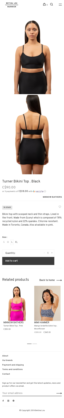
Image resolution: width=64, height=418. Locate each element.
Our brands (7, 360)
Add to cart (11, 260)
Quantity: (10, 253)
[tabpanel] (16, 313)
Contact (6, 374)
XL (16, 242)
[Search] (52, 5)
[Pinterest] (13, 401)
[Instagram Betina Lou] (8, 401)
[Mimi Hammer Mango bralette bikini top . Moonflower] (47, 303)
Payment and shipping (13, 365)
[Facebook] (3, 401)
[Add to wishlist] (60, 207)
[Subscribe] (58, 393)
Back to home (47, 280)
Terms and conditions (12, 369)
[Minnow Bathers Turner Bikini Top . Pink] (16, 303)
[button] (24, 191)
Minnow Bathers (52, 197)
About (5, 356)
